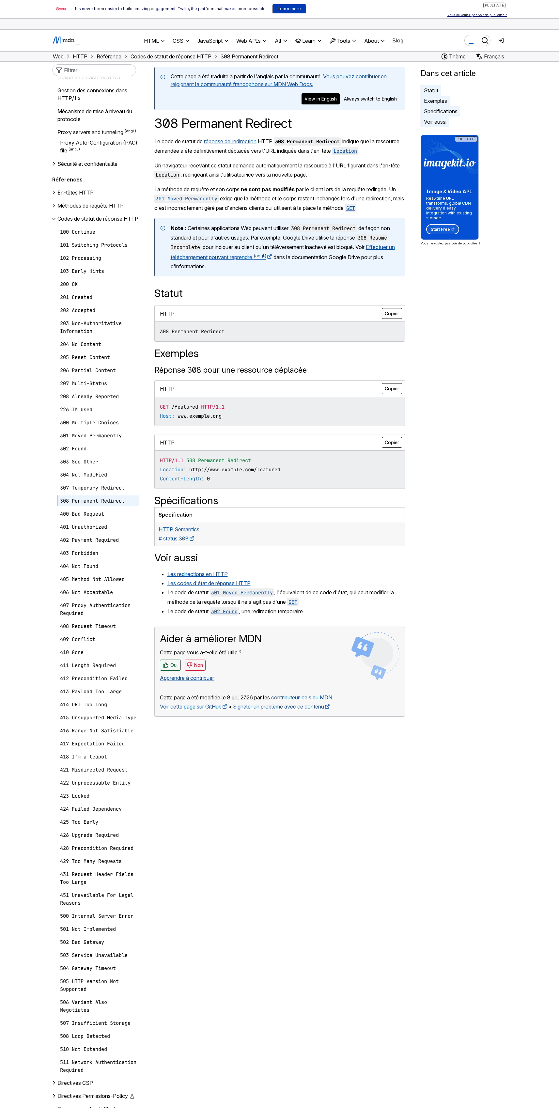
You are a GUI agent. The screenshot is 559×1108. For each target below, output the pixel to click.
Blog (397, 40)
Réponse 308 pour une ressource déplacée (230, 370)
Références (67, 179)
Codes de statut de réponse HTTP (97, 218)
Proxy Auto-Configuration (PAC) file (98, 147)
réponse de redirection (230, 141)
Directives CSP (75, 1083)
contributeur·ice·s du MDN (301, 697)
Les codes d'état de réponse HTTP (209, 583)
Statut (431, 90)
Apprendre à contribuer (187, 678)
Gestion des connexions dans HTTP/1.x (92, 94)
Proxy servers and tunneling (90, 132)
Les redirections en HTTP (197, 574)
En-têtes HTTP (75, 192)
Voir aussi (435, 121)
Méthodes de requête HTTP (90, 205)
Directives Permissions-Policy (92, 1096)
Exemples (435, 101)
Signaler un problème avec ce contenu (278, 706)
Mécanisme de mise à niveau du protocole (94, 115)
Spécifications (441, 111)
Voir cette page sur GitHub (191, 706)
